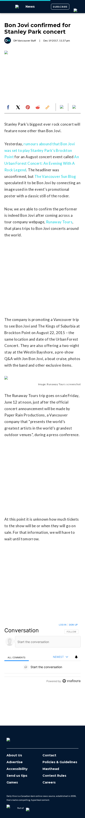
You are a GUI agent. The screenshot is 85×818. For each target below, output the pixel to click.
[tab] (16, 657)
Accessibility (17, 769)
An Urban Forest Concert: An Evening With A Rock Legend (41, 163)
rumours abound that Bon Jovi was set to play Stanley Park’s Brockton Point (39, 150)
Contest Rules (54, 776)
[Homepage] (15, 738)
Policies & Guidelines (59, 762)
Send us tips (17, 776)
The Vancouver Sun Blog (55, 176)
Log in (62, 624)
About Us (14, 755)
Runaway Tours (59, 222)
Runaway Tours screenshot (64, 384)
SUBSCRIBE (60, 6)
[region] (42, 653)
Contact (49, 755)
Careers (49, 782)
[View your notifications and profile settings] (76, 657)
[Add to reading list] (74, 107)
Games (12, 782)
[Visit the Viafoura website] (71, 681)
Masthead (50, 769)
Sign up (73, 624)
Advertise (15, 762)
